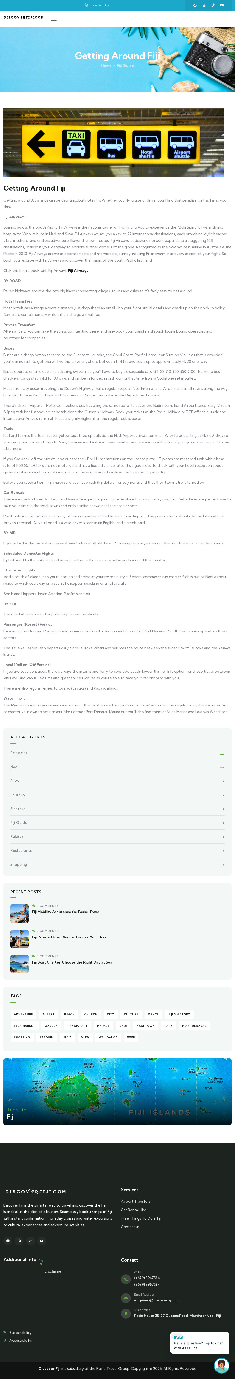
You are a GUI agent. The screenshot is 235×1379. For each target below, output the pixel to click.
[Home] (23, 19)
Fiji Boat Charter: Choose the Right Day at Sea (72, 962)
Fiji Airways (78, 270)
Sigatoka (18, 808)
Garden (51, 1025)
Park (169, 1025)
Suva (14, 780)
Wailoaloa (108, 1037)
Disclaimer (54, 1271)
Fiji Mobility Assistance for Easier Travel (66, 911)
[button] (199, 1343)
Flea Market (24, 1025)
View (85, 1037)
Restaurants (21, 850)
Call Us (139, 1272)
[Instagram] (204, 5)
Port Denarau (194, 1025)
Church (90, 1014)
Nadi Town (146, 1025)
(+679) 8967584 (147, 1284)
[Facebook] (195, 5)
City (110, 1014)
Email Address (144, 1294)
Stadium (47, 1037)
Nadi (14, 767)
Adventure (23, 1014)
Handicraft (77, 1025)
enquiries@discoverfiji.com (157, 1300)
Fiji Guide (125, 65)
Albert (49, 1014)
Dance (153, 1014)
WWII (131, 1037)
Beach (69, 1014)
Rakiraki (17, 836)
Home (106, 65)
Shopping (18, 864)
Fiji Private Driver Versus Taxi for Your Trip (69, 937)
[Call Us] (126, 1279)
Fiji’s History (179, 1014)
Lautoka (17, 794)
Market (103, 1025)
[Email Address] (126, 1298)
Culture (131, 1014)
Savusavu (18, 753)
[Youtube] (222, 5)
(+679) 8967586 (147, 1278)
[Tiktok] (213, 5)
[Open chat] (221, 1366)
